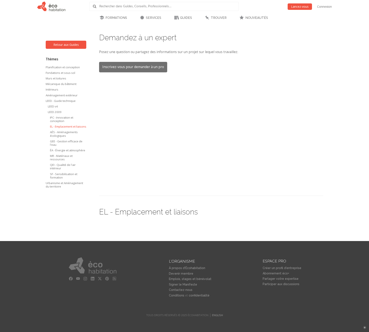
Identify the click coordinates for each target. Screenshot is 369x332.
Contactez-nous (180, 290)
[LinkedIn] (93, 279)
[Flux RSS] (114, 279)
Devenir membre (181, 273)
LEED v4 (53, 106)
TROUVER (219, 18)
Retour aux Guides (66, 45)
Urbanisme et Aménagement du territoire (64, 184)
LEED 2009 (55, 112)
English (217, 315)
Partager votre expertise (281, 278)
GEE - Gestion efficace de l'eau (66, 143)
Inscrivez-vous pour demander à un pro (133, 67)
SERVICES (153, 18)
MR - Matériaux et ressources (61, 157)
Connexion (324, 6)
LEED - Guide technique (61, 101)
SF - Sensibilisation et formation (63, 175)
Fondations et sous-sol (60, 73)
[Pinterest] (107, 279)
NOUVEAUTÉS (256, 18)
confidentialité (199, 295)
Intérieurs (52, 89)
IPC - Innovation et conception (61, 119)
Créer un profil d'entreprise (282, 268)
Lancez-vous (300, 6)
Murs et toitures (56, 78)
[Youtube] (78, 279)
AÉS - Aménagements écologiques (64, 133)
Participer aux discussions (281, 284)
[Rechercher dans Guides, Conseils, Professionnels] (96, 6)
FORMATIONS (116, 18)
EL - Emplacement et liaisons (68, 126)
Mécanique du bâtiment (61, 84)
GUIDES (186, 18)
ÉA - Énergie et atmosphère (67, 150)
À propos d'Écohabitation (187, 268)
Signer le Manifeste (183, 284)
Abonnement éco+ (276, 273)
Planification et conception (63, 67)
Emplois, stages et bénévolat (190, 279)
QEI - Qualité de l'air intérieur (63, 166)
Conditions (176, 295)
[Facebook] (71, 279)
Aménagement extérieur (62, 95)
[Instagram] (85, 279)
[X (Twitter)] (100, 279)
